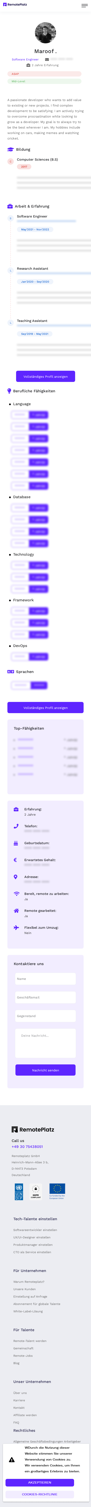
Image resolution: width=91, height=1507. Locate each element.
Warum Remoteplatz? (28, 1281)
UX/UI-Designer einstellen (32, 1237)
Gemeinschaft (23, 1348)
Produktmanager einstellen (33, 1244)
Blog (16, 1363)
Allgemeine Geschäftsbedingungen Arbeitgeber (47, 1441)
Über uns (20, 1393)
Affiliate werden (25, 1415)
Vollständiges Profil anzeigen (45, 377)
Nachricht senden (45, 1070)
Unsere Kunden (24, 1289)
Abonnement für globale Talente (36, 1304)
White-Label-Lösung (28, 1311)
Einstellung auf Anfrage (30, 1296)
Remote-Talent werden (30, 1341)
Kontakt (19, 1407)
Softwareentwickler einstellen (35, 1230)
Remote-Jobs (23, 1355)
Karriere (19, 1400)
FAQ (16, 1422)
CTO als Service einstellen (32, 1252)
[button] (40, 1482)
